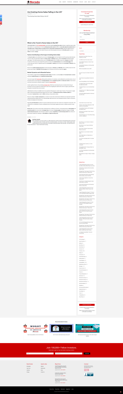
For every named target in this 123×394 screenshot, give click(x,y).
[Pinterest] (1, 24)
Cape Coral (28, 368)
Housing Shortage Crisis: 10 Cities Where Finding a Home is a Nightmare (87, 115)
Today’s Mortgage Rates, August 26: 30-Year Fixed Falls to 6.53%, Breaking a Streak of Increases (86, 203)
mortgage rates (46, 84)
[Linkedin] (1, 20)
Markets (42, 366)
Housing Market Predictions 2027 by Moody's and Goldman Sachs (86, 109)
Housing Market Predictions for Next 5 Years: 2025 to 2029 (86, 63)
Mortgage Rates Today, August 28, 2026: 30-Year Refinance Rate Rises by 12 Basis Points (87, 196)
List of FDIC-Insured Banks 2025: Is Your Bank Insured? (86, 139)
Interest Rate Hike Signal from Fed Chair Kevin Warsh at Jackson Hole (86, 185)
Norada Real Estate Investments (33, 2)
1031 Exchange (81, 239)
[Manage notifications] (121, 392)
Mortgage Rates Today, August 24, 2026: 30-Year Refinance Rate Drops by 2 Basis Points (87, 226)
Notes (42, 370)
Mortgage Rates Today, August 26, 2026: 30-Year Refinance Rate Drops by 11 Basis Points (87, 207)
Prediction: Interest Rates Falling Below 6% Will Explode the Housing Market (86, 105)
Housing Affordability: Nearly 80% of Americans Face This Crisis (86, 94)
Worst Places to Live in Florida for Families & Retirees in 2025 (86, 123)
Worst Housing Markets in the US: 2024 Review (86, 81)
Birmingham (29, 366)
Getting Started (81, 258)
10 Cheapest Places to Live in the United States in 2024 (86, 88)
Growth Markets (81, 260)
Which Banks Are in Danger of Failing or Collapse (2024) (87, 154)
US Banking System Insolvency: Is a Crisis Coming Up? (85, 144)
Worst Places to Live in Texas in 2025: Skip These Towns (86, 126)
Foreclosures (81, 254)
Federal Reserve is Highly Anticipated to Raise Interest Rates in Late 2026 (86, 182)
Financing (80, 250)
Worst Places (81, 296)
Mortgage (80, 266)
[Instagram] (1, 22)
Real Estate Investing (82, 277)
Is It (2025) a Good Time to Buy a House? (85, 59)
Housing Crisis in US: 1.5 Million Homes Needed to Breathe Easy (86, 91)
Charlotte (28, 370)
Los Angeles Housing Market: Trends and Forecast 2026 (85, 233)
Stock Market (81, 291)
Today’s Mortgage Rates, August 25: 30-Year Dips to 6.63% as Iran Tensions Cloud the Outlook (86, 211)
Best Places (81, 245)
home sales (39, 79)
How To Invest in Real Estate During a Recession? (61, 334)
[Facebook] (1, 16)
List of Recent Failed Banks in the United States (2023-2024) (86, 151)
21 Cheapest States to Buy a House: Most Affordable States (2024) (85, 84)
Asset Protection (82, 241)
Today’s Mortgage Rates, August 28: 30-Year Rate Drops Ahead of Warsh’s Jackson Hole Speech (86, 189)
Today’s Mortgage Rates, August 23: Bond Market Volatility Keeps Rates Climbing (85, 229)
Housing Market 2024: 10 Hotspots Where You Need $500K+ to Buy (86, 148)
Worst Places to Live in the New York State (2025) (86, 132)
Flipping (80, 252)
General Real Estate (82, 256)
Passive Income (81, 268)
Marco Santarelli (63, 369)
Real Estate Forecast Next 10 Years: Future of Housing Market (86, 112)
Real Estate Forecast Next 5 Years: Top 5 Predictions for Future (85, 57)
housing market (52, 82)
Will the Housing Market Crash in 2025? (85, 68)
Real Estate (81, 275)
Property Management (82, 273)
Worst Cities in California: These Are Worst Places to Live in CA (86, 129)
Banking (80, 243)
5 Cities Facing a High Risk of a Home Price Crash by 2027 (86, 178)
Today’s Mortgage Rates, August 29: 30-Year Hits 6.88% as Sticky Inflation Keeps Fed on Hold (86, 165)
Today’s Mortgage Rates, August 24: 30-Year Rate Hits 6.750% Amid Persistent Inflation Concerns (86, 218)
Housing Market (81, 262)
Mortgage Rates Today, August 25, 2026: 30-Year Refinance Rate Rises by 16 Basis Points (87, 215)
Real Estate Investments (83, 281)
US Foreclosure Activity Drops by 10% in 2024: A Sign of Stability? (87, 335)
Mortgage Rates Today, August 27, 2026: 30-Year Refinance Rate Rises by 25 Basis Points (87, 199)
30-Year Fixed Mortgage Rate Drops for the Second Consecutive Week (86, 223)
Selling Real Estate (82, 289)
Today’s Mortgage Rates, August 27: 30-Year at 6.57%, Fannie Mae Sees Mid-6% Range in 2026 (86, 193)
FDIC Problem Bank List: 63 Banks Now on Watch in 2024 (85, 136)
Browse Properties (87, 304)
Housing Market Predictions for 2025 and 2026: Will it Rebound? (86, 66)
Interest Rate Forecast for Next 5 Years (85, 102)
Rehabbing (80, 285)
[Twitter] (1, 18)
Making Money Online (82, 264)
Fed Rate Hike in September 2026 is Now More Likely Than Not (86, 169)
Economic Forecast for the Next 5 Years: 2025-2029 (86, 73)
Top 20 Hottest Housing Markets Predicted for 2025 (86, 79)
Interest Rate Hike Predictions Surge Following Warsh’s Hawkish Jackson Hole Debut (86, 175)
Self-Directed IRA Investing (83, 287)
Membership (43, 368)
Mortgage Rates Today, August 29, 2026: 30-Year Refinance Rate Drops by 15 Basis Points (87, 172)
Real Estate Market (82, 283)
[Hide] (0, 25)
